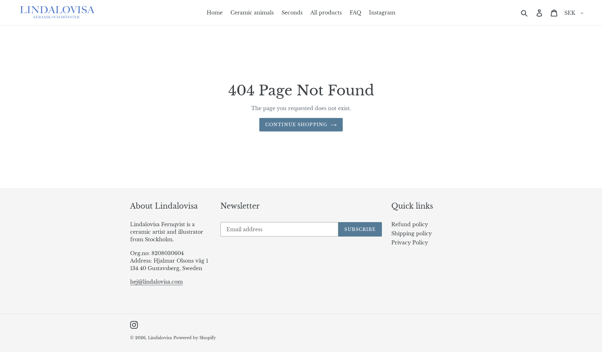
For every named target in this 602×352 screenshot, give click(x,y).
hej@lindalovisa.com (156, 282)
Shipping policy (411, 233)
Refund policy (409, 224)
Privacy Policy (409, 242)
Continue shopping (296, 124)
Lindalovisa (160, 337)
